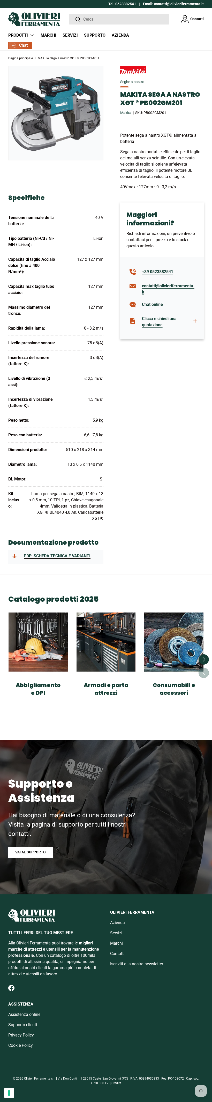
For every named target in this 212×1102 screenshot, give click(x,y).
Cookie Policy (20, 1045)
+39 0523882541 (157, 271)
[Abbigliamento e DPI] (38, 642)
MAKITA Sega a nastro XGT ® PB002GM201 (68, 58)
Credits (116, 1083)
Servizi (70, 35)
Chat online (152, 304)
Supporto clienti (22, 1024)
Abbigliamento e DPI (38, 689)
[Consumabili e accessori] (173, 642)
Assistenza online (24, 1014)
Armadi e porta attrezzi (106, 689)
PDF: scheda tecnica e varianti (57, 555)
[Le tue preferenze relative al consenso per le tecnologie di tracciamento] (9, 1093)
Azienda (120, 35)
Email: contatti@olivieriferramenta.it (173, 4)
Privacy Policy (21, 1035)
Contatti (197, 19)
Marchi (48, 35)
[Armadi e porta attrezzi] (106, 642)
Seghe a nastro (132, 82)
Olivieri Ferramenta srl (39, 1078)
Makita (125, 113)
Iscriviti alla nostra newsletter (136, 963)
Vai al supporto (30, 852)
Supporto (94, 35)
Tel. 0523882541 (122, 4)
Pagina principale (20, 58)
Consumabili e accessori (174, 689)
